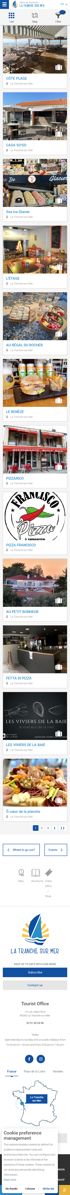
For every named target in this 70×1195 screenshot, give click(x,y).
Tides (21, 881)
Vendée (58, 1071)
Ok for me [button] (48, 1188)
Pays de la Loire (34, 1071)
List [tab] (12, 21)
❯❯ (62, 828)
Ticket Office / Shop (48, 889)
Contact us (35, 985)
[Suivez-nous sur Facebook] (29, 1059)
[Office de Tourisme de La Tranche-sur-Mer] (35, 934)
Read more (10, 1179)
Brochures (36, 881)
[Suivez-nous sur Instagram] (41, 1059)
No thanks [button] (12, 1188)
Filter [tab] (58, 21)
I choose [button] (30, 1188)
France (11, 1071)
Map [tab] (35, 21)
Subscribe (35, 972)
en (62, 3)
